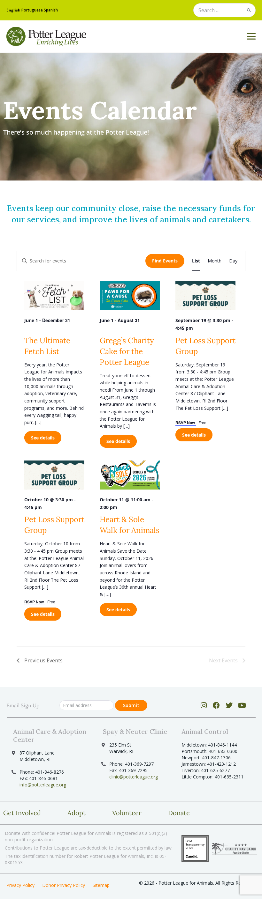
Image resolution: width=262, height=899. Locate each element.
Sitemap (101, 885)
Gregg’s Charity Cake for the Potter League (127, 351)
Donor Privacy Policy (63, 885)
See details (43, 438)
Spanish (51, 10)
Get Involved (22, 813)
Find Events (165, 261)
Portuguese (32, 10)
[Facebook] (216, 705)
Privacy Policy (20, 885)
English (13, 10)
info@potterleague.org (42, 785)
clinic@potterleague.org (133, 777)
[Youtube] (242, 705)
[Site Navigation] (251, 36)
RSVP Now (185, 422)
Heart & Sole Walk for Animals (129, 524)
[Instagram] (203, 705)
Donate (179, 813)
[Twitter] (229, 705)
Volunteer (127, 813)
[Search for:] (224, 10)
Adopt (76, 813)
